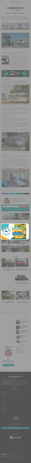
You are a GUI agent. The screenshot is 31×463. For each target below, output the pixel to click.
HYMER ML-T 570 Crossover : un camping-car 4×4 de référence (25, 322)
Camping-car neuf (8, 300)
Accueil (3, 400)
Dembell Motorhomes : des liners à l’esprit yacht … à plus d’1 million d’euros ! (22, 302)
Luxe (16, 239)
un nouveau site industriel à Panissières (18, 163)
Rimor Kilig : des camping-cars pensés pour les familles (25, 336)
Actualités (3, 402)
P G (15, 235)
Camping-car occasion (20, 349)
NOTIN (13, 226)
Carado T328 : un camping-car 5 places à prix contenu (25, 341)
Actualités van (18, 347)
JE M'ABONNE (24, 206)
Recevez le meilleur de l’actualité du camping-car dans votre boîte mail (22, 283)
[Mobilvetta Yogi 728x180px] (15, 73)
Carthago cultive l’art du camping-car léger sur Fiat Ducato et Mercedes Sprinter (8, 302)
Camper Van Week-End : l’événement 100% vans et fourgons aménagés (22, 269)
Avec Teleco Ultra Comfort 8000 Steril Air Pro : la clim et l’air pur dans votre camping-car (25, 326)
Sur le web (22, 281)
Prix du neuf (4, 409)
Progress (6, 156)
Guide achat (4, 411)
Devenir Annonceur (5, 456)
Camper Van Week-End (20, 352)
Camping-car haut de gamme (6, 226)
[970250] (15, 26)
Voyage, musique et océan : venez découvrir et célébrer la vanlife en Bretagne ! (8, 270)
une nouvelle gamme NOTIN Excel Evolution (11, 190)
